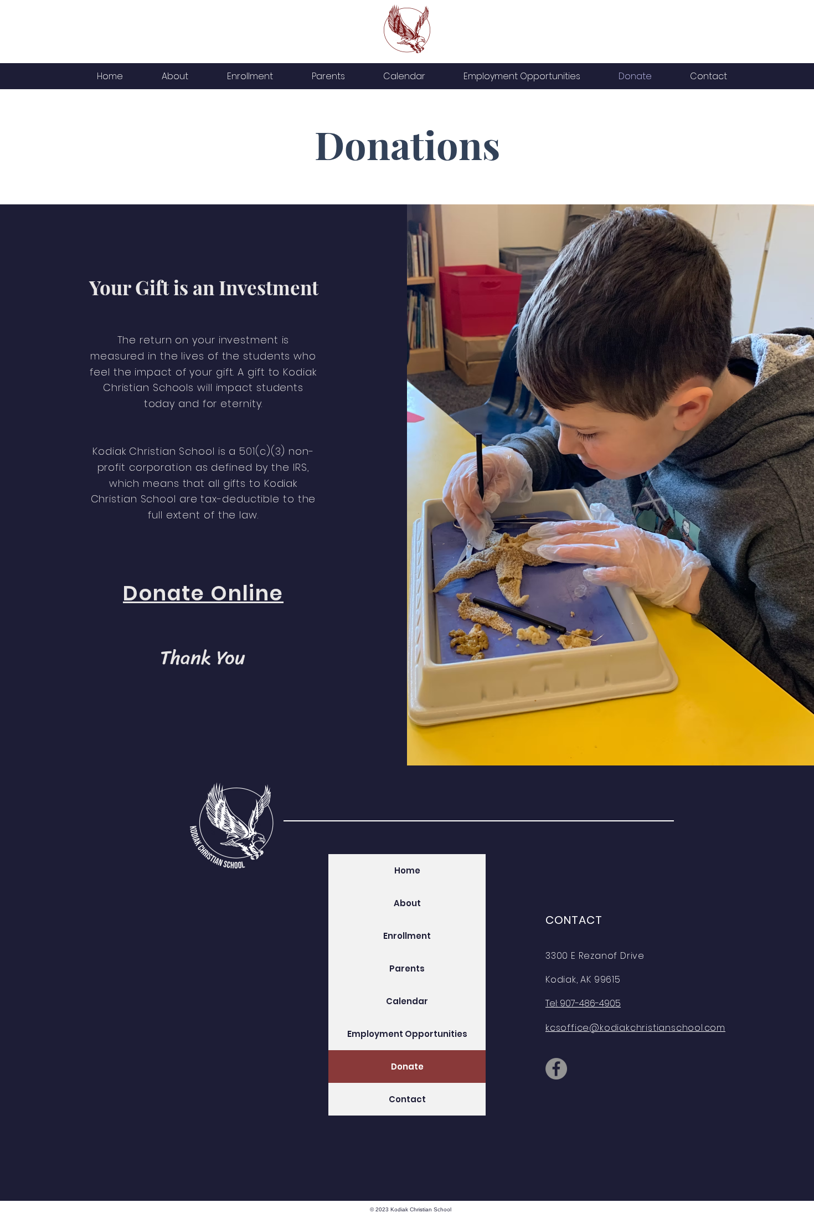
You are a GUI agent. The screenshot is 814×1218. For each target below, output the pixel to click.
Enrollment (407, 936)
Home (407, 870)
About (407, 903)
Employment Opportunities (407, 1034)
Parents (407, 968)
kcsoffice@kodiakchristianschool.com (635, 1027)
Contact (407, 1099)
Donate (407, 1066)
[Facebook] (556, 1069)
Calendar (407, 1001)
